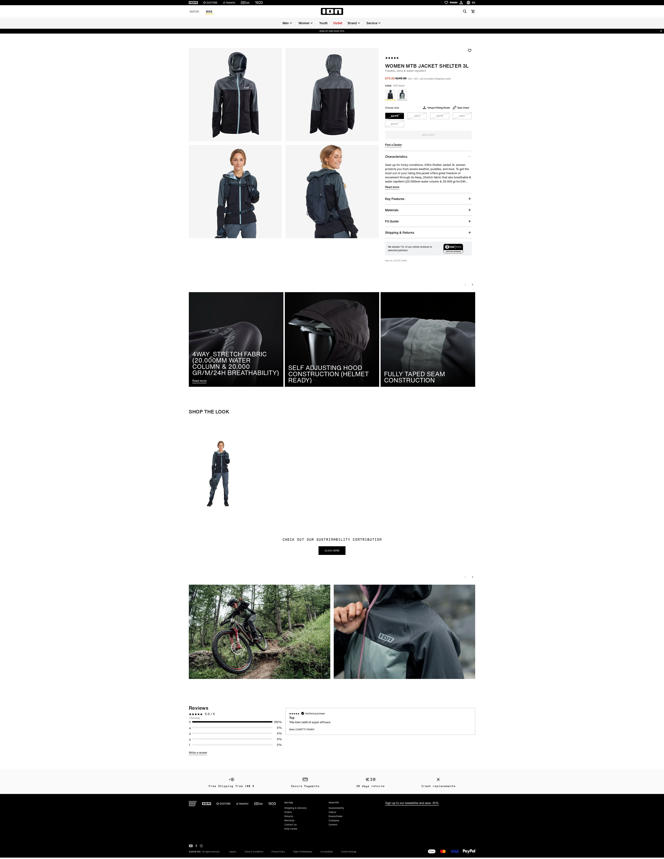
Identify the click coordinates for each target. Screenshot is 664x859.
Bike (209, 12)
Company (334, 820)
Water (194, 12)
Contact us (290, 824)
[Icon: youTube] (191, 845)
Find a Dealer (393, 145)
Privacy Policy (278, 851)
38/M (439, 116)
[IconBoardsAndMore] (193, 803)
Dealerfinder (336, 816)
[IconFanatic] (229, 2)
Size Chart (463, 107)
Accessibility (326, 851)
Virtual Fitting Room (438, 107)
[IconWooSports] (259, 2)
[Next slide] (472, 284)
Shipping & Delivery (295, 808)
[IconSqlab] (245, 2)
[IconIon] (193, 2)
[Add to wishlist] (470, 50)
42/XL (394, 124)
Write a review (198, 753)
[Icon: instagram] (201, 845)
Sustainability (336, 808)
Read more (392, 187)
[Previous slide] (465, 284)
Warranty (289, 820)
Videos (332, 812)
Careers (333, 824)
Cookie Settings (348, 851)
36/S (417, 116)
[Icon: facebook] (196, 845)
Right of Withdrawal (302, 851)
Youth (323, 23)
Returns (288, 816)
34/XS (394, 116)
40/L (462, 116)
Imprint (232, 851)
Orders (288, 812)
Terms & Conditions (253, 851)
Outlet (337, 23)
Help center (290, 828)
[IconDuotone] (210, 2)
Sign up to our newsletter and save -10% (412, 803)
